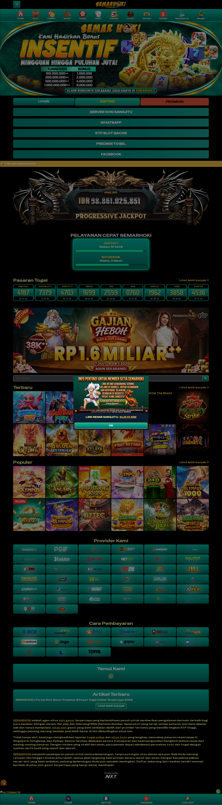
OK (111, 425)
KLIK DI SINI (128, 417)
